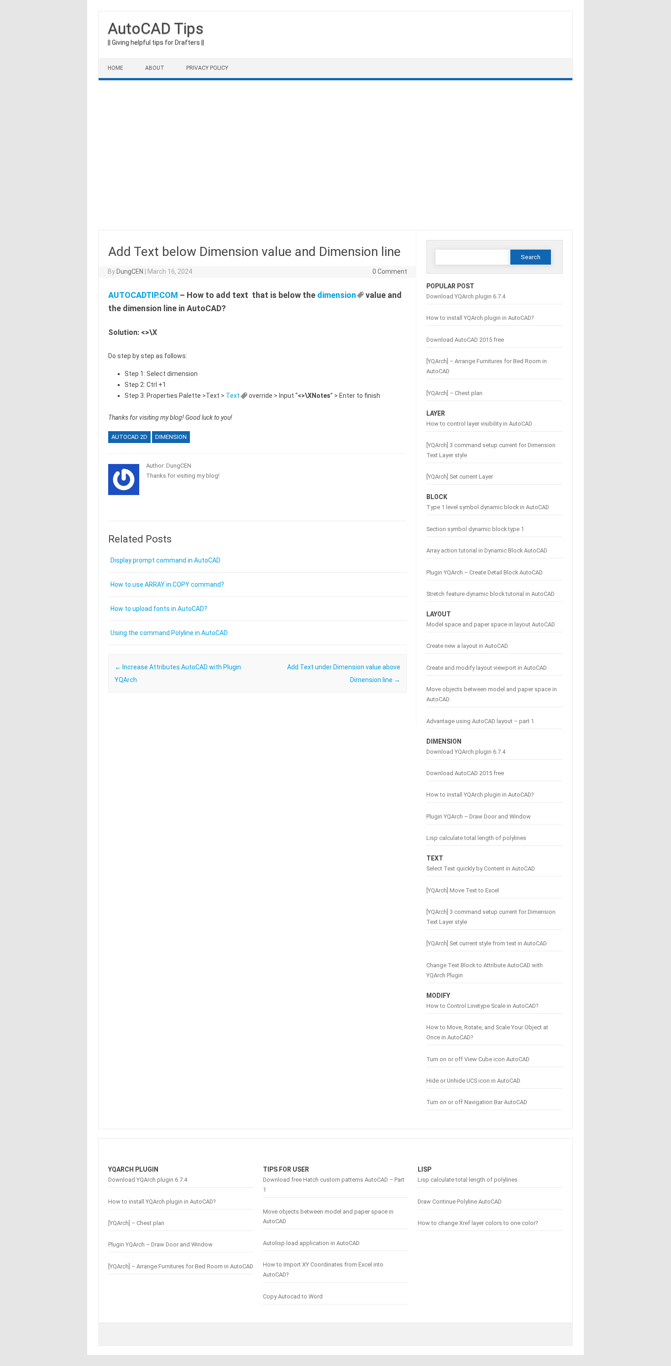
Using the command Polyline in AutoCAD (169, 632)
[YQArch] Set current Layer (459, 476)
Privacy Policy (207, 68)
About (154, 68)
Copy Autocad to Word (293, 1296)
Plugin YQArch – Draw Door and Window (478, 816)
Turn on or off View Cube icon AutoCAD (477, 1059)
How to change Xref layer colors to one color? (478, 1223)
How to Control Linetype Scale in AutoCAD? (482, 1005)
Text (233, 395)
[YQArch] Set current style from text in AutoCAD (486, 943)
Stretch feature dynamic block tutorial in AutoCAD (490, 593)
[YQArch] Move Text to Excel (462, 890)
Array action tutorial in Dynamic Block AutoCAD (486, 550)
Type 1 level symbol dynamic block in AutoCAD (487, 507)
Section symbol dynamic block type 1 (475, 529)
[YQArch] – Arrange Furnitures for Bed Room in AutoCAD (180, 1266)
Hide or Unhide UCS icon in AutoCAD (473, 1080)
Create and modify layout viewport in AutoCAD (486, 667)
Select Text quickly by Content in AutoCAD (480, 868)
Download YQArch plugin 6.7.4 (465, 296)
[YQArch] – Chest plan (454, 393)
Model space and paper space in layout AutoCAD (490, 624)
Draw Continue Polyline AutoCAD (460, 1201)
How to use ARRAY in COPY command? (167, 584)
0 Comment (389, 271)
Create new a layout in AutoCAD (467, 645)
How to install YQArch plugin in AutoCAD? (480, 317)
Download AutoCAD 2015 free (465, 339)
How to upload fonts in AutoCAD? (158, 608)
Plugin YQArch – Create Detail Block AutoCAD (484, 572)
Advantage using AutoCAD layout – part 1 (480, 721)
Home (115, 68)
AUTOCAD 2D (129, 436)
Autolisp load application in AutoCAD (311, 1243)
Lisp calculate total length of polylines (476, 837)
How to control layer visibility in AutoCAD (479, 423)
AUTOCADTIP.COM (143, 295)
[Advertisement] (335, 155)
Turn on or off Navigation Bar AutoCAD (476, 1102)
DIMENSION (171, 436)
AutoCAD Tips (156, 28)
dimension (336, 295)
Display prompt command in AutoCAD (165, 560)
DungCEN (129, 271)
